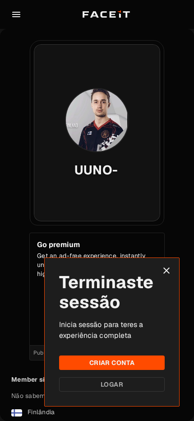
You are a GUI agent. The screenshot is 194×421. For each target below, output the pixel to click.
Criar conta (112, 363)
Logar (112, 384)
